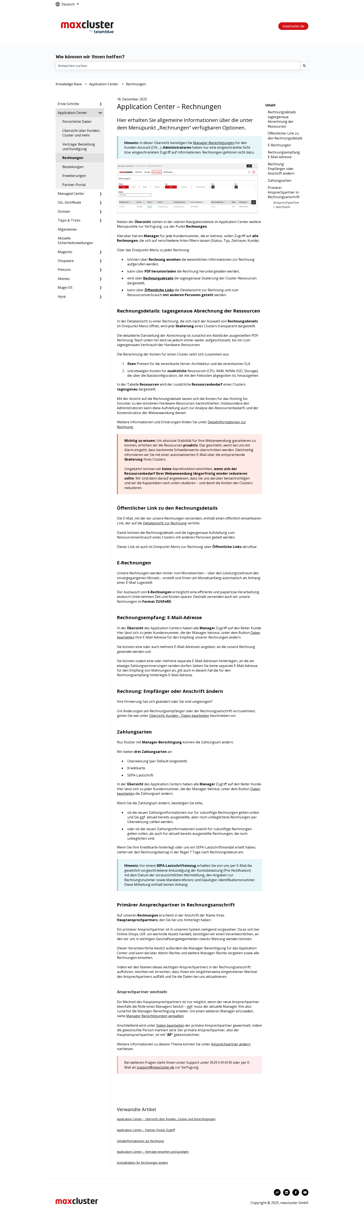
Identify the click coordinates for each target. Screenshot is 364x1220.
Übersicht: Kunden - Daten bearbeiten (179, 715)
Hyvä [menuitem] (62, 296)
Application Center (103, 84)
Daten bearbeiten (170, 1025)
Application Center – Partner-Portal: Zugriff (146, 1130)
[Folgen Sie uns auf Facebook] (295, 1192)
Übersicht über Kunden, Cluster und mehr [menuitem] (81, 133)
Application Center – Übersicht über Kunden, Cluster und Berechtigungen (166, 1119)
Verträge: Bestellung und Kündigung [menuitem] (78, 146)
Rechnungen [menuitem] (72, 157)
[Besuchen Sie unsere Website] (277, 1192)
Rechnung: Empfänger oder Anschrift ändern (281, 169)
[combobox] (178, 65)
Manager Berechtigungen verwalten (155, 1016)
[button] (100, 104)
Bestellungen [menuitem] (72, 166)
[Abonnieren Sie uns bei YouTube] (305, 1192)
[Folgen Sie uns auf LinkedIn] (286, 1192)
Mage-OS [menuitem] (65, 287)
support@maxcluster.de (155, 1067)
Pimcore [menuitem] (64, 269)
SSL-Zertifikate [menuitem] (69, 202)
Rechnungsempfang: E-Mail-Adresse (284, 154)
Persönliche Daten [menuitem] (76, 121)
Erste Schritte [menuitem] (68, 104)
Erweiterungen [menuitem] (74, 175)
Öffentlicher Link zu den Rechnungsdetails (285, 135)
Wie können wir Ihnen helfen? (90, 57)
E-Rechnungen (279, 145)
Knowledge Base (69, 84)
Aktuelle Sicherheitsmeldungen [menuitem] (75, 240)
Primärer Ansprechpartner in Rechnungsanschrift (284, 192)
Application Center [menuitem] (72, 112)
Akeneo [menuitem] (64, 278)
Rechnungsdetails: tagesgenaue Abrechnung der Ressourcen (282, 119)
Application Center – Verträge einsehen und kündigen (153, 1152)
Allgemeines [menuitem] (67, 229)
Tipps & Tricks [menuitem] (69, 220)
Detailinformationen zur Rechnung (140, 1141)
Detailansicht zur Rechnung (165, 523)
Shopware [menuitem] (66, 260)
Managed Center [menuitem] (71, 193)
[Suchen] (304, 65)
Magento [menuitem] (65, 252)
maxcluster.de (293, 26)
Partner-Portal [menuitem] (74, 184)
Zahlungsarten (279, 180)
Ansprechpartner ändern (230, 1044)
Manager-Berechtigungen (213, 142)
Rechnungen (136, 84)
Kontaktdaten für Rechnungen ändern (142, 1163)
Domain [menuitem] (64, 211)
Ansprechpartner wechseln (286, 204)
